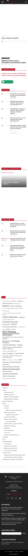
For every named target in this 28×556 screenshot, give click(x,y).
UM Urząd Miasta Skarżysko (11, 367)
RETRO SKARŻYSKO (7, 441)
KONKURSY (5, 388)
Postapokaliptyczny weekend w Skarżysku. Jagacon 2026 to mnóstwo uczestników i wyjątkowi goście (13, 519)
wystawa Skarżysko (7, 371)
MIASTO (4, 403)
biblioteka (20, 301)
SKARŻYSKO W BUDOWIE (12, 414)
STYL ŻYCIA (7, 432)
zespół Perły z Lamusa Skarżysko (9, 378)
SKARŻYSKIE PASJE (8, 392)
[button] (26, 2)
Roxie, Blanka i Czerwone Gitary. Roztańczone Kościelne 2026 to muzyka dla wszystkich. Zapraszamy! (12, 509)
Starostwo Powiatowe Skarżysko (11, 362)
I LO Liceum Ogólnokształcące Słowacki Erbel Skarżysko (11, 314)
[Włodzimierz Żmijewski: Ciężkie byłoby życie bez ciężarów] (5, 256)
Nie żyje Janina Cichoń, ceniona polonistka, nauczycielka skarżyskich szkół (18, 119)
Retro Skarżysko (10, 359)
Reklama (21, 551)
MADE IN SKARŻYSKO (7, 401)
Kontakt (16, 551)
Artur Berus (13, 301)
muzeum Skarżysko (9, 345)
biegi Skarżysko (17, 303)
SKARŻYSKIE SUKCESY (9, 394)
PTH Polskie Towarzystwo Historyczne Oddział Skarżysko (12, 356)
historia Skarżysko (16, 306)
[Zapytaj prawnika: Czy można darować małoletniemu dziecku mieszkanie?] (5, 225)
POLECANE (5, 437)
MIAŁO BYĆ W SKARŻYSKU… (11, 446)
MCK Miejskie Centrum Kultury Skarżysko (10, 333)
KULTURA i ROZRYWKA (9, 417)
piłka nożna (11, 351)
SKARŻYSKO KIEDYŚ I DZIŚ (10, 448)
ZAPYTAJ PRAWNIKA (11, 421)
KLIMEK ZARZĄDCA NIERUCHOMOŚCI (13, 457)
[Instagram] (12, 498)
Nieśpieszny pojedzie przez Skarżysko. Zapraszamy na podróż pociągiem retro (17, 103)
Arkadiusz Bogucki (6, 301)
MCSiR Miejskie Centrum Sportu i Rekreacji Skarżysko (12, 337)
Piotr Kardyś (4, 351)
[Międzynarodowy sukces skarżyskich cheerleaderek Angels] (14, 50)
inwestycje (21, 317)
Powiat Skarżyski (19, 353)
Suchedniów (5, 364)
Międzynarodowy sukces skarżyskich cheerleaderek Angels (13, 61)
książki (3, 329)
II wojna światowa (5, 310)
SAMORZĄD (7, 428)
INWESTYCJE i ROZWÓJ (9, 412)
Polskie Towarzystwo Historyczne (14, 410)
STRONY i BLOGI (6, 452)
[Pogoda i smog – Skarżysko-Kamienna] (14, 179)
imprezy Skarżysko (9, 317)
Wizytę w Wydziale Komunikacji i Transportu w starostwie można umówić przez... (18, 232)
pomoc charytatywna (8, 353)
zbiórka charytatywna (8, 376)
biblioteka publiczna (7, 303)
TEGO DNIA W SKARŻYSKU (10, 450)
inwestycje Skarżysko (10, 322)
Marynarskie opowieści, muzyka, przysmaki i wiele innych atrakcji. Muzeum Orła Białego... (18, 127)
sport (20, 359)
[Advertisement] (14, 20)
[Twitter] (20, 498)
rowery (15, 359)
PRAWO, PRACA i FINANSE (10, 419)
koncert (14, 324)
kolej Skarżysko (6, 324)
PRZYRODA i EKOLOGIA (10, 426)
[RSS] (16, 498)
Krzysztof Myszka (21, 326)
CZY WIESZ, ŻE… (8, 444)
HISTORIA (6, 408)
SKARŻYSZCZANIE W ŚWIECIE (11, 399)
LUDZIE (4, 390)
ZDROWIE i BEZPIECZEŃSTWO (11, 435)
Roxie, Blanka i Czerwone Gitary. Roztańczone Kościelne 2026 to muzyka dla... (18, 95)
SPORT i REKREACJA (5, 58)
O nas (6, 551)
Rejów (4, 360)
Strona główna (4, 35)
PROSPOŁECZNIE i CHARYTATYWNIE (13, 423)
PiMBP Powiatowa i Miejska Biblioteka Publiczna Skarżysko (12, 347)
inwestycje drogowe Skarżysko (8, 319)
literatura (13, 329)
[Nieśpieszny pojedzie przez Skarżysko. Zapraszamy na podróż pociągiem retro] (5, 103)
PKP (16, 351)
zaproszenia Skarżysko (10, 373)
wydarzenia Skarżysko (11, 369)
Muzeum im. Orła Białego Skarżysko (11, 341)
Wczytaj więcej (13, 132)
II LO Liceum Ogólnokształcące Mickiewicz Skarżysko (12, 308)
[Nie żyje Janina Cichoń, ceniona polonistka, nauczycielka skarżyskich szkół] (5, 119)
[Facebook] (7, 498)
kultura (8, 329)
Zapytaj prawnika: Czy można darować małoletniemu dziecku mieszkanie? (18, 225)
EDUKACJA (6, 405)
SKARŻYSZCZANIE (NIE (9, 397)
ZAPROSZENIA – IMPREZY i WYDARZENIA (12, 459)
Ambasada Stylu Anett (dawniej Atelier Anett (14, 455)
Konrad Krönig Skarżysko (9, 327)
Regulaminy (11, 551)
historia (5, 306)
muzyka (19, 345)
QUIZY (4, 439)
